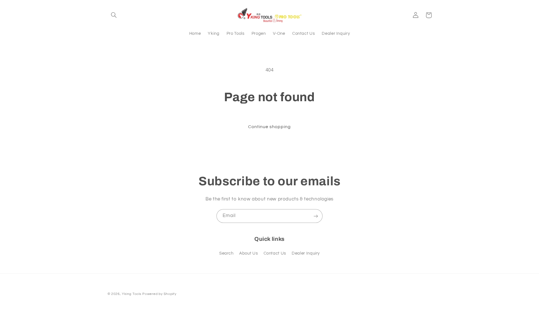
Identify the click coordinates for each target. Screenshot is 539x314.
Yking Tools (131, 293)
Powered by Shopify (159, 293)
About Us (248, 253)
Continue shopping (269, 126)
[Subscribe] (315, 216)
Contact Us (275, 253)
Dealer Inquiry (306, 253)
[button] (114, 15)
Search (226, 253)
